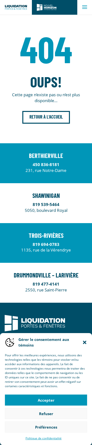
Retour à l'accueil (46, 117)
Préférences (46, 427)
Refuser (46, 413)
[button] (84, 342)
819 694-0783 (46, 244)
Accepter (46, 400)
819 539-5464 (46, 204)
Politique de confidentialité (44, 438)
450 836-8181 (46, 164)
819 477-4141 (46, 284)
